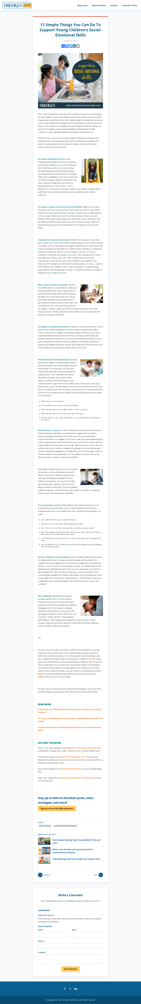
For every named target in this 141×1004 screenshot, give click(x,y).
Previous (47, 875)
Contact (114, 5)
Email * (75, 930)
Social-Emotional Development (65, 826)
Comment (42, 952)
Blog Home (82, 5)
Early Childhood (45, 826)
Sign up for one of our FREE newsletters (57, 808)
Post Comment (70, 969)
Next (95, 875)
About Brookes (99, 5)
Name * (41, 930)
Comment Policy (129, 5)
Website (41, 941)
